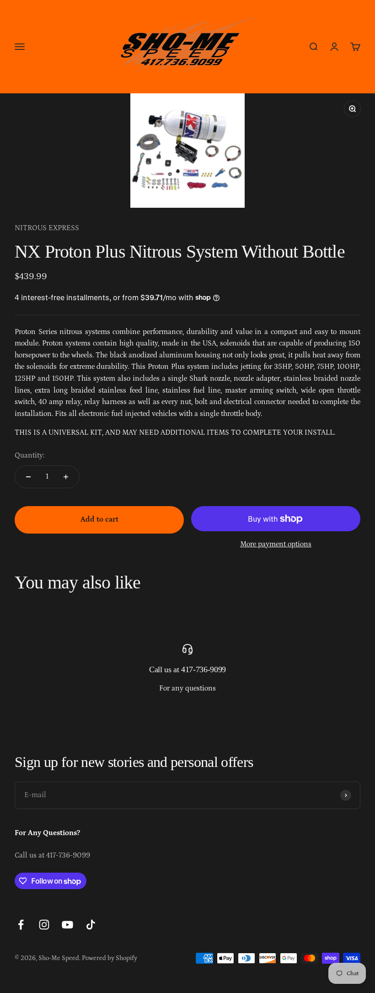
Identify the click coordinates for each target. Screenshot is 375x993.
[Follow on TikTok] (91, 924)
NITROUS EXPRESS (47, 228)
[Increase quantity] (66, 477)
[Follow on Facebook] (21, 924)
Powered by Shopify (109, 958)
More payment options (275, 544)
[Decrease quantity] (28, 477)
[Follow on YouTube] (67, 924)
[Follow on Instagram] (44, 924)
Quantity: (29, 455)
